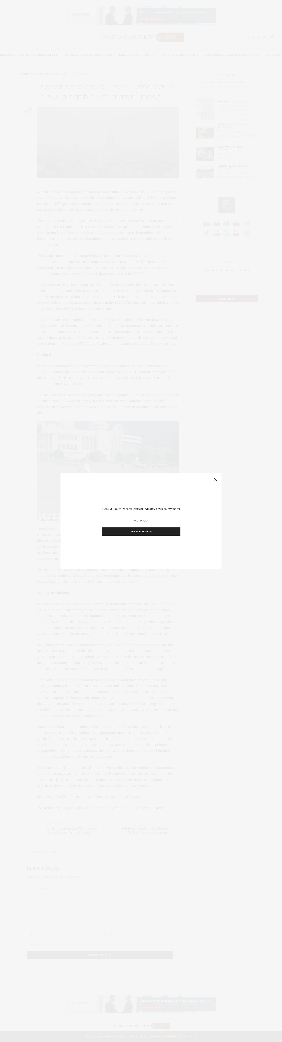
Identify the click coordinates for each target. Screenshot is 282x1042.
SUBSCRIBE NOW (141, 531)
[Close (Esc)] (215, 479)
